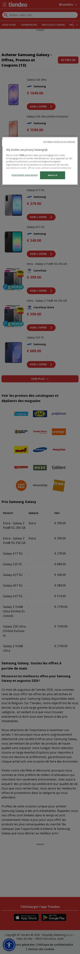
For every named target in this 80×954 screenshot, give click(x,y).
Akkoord (52, 175)
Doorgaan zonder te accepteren (59, 141)
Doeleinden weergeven (25, 175)
